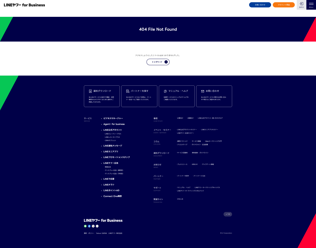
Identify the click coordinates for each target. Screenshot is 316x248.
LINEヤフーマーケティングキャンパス (207, 187)
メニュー (311, 7)
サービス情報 (196, 141)
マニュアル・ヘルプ (183, 187)
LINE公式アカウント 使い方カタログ (210, 118)
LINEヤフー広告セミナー (185, 133)
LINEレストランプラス (112, 137)
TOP (228, 214)
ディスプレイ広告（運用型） (114, 170)
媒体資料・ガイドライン (200, 153)
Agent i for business (114, 124)
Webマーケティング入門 (213, 141)
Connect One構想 (112, 196)
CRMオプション (110, 140)
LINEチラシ (108, 184)
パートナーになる (199, 176)
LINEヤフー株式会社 (115, 233)
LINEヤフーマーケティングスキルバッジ (190, 191)
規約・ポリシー (89, 233)
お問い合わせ (260, 4)
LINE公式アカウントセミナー (187, 129)
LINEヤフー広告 (110, 163)
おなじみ (180, 199)
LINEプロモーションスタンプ (116, 157)
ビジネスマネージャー (113, 118)
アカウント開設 (284, 4)
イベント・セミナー (162, 131)
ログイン (301, 7)
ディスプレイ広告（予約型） (114, 173)
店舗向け (191, 118)
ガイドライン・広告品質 (200, 144)
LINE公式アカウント (112, 129)
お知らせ (195, 164)
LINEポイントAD (111, 190)
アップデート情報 (208, 164)
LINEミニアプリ (110, 151)
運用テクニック (182, 141)
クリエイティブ (182, 144)
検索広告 (108, 167)
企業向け (180, 118)
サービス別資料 (182, 153)
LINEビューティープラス (113, 134)
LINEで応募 (108, 178)
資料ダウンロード (161, 154)
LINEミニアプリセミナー (209, 129)
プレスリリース (182, 164)
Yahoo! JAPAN (101, 233)
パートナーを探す (183, 176)
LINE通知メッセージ (112, 145)
